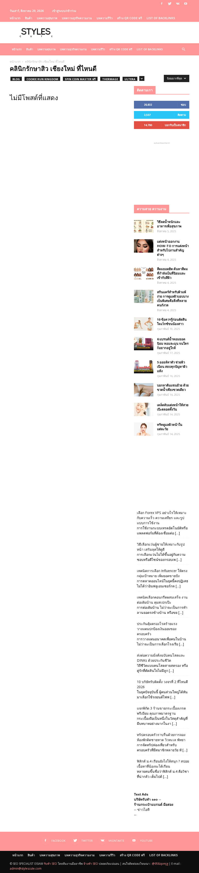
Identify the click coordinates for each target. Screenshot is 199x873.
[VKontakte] (177, 3)
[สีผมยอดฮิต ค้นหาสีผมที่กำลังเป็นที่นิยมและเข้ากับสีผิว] (143, 273)
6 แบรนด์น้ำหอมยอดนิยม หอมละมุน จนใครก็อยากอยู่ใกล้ (173, 343)
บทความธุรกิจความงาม (77, 18)
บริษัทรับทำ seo (146, 799)
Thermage (110, 79)
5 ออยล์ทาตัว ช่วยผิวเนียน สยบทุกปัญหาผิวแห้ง (172, 366)
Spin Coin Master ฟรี (80, 79)
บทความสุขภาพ (47, 18)
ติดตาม (182, 115)
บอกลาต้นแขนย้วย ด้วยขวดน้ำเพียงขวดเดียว (173, 387)
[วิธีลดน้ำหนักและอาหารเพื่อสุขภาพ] (143, 226)
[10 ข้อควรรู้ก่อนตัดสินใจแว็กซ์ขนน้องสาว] (143, 324)
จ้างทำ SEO (90, 864)
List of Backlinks (161, 18)
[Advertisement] (161, 170)
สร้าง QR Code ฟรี (129, 18)
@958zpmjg (160, 864)
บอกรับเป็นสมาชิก (175, 125)
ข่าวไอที (143, 810)
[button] (183, 49)
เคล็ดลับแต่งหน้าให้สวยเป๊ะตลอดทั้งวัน (173, 407)
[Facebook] (161, 3)
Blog (16, 79)
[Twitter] (169, 3)
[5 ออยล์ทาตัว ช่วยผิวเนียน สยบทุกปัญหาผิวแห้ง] (143, 366)
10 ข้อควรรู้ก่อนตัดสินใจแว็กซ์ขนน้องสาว (172, 321)
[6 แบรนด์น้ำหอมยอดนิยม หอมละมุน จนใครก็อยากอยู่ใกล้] (143, 343)
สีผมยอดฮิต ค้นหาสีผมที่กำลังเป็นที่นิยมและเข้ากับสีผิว (172, 273)
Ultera (129, 79)
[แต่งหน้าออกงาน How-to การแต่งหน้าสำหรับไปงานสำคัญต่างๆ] (143, 246)
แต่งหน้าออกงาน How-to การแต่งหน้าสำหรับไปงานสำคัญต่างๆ (173, 248)
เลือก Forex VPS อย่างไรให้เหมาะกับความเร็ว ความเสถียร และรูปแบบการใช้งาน (162, 517)
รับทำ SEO (50, 864)
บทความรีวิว (105, 18)
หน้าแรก (15, 18)
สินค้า (28, 18)
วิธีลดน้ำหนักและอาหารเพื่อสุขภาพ (169, 224)
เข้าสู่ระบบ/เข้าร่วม (64, 11)
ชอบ (183, 104)
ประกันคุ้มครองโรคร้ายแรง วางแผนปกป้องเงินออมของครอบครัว (157, 628)
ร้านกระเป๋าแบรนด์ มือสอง (153, 804)
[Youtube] (185, 3)
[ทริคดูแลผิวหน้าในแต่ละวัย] (143, 429)
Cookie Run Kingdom (42, 79)
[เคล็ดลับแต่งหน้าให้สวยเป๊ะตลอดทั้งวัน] (143, 409)
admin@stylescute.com (25, 868)
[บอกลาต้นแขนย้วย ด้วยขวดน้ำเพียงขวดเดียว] (143, 389)
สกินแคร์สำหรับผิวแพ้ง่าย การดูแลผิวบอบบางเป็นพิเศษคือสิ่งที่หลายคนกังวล (173, 298)
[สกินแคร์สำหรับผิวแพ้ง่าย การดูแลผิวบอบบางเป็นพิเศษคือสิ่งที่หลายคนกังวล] (143, 296)
